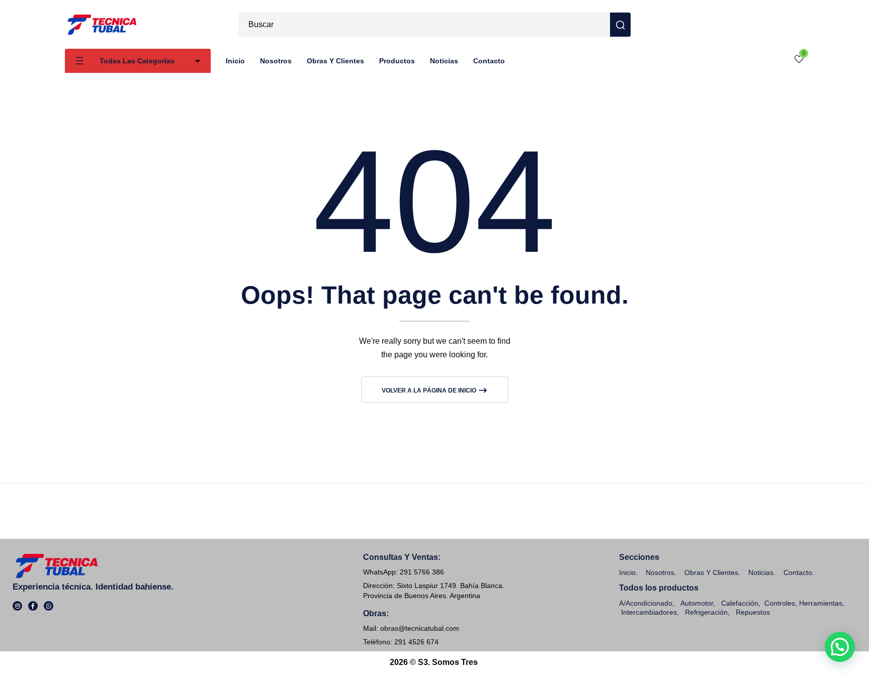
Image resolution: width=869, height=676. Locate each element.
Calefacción (739, 603)
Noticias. (761, 572)
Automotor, (696, 603)
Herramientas (820, 603)
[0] (799, 61)
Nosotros (660, 572)
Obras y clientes (711, 572)
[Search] (620, 25)
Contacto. (799, 572)
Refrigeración (706, 612)
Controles (779, 603)
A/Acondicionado (645, 603)
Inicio (627, 572)
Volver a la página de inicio (430, 390)
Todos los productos (659, 588)
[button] (840, 647)
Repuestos (753, 612)
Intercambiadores (649, 612)
